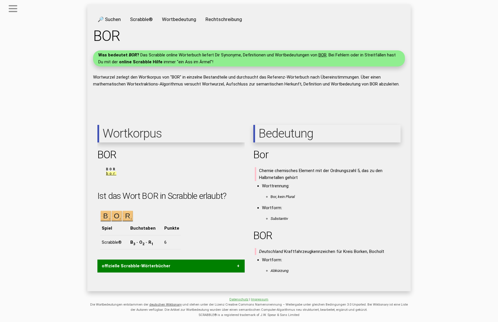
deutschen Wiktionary (165, 304)
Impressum (259, 299)
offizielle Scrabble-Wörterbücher (136, 265)
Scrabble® (141, 19)
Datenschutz (238, 299)
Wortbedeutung (179, 19)
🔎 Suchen (109, 19)
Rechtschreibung (223, 19)
